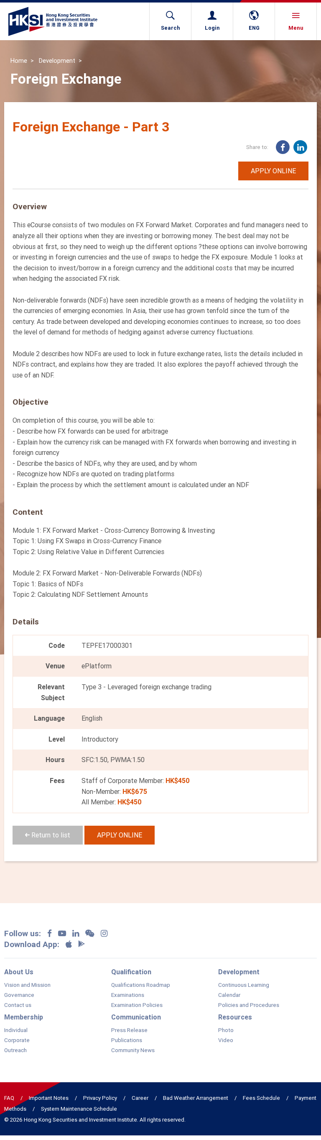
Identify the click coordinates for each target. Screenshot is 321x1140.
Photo (226, 1030)
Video (225, 1040)
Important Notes (49, 1097)
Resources (235, 1017)
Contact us (17, 1005)
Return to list (50, 835)
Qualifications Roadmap (140, 985)
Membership (23, 1017)
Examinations (127, 995)
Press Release (129, 1030)
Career (140, 1097)
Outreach (15, 1050)
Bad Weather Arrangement (195, 1097)
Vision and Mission (27, 985)
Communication (136, 1017)
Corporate (17, 1040)
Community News (133, 1050)
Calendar (229, 995)
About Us (18, 972)
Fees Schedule (261, 1097)
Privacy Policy (100, 1097)
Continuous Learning (243, 985)
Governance (19, 995)
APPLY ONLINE (273, 171)
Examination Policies (137, 1005)
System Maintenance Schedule (79, 1108)
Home (18, 60)
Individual (16, 1030)
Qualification (131, 972)
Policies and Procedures (248, 1005)
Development (57, 60)
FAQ (9, 1097)
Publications (126, 1040)
